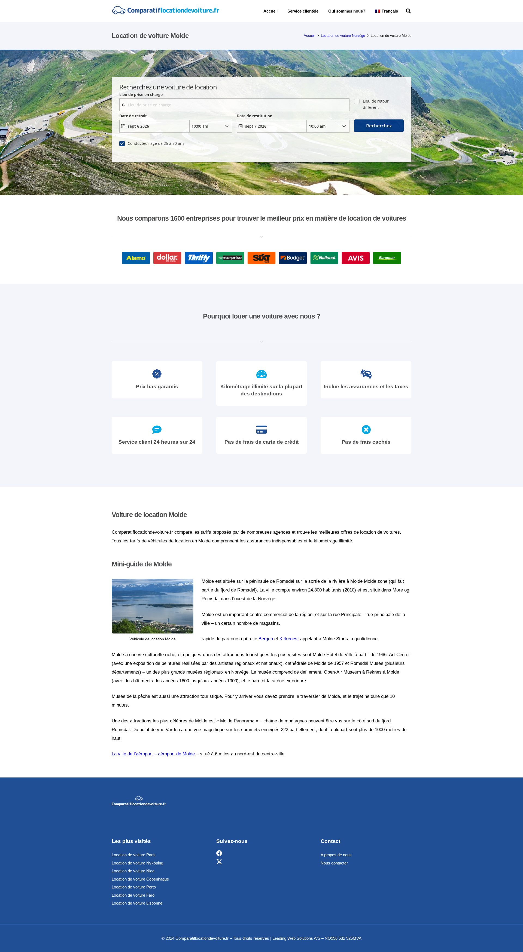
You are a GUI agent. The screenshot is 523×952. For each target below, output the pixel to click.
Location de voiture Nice (133, 871)
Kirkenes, (289, 638)
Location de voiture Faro (133, 895)
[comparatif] (165, 11)
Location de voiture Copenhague (140, 879)
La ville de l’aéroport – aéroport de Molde (153, 753)
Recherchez (379, 125)
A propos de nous (336, 854)
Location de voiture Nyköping (137, 863)
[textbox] (234, 104)
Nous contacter (334, 863)
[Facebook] (219, 853)
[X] (219, 862)
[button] (401, 10)
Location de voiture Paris (134, 854)
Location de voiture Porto (134, 887)
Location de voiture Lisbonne (137, 903)
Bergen (266, 638)
